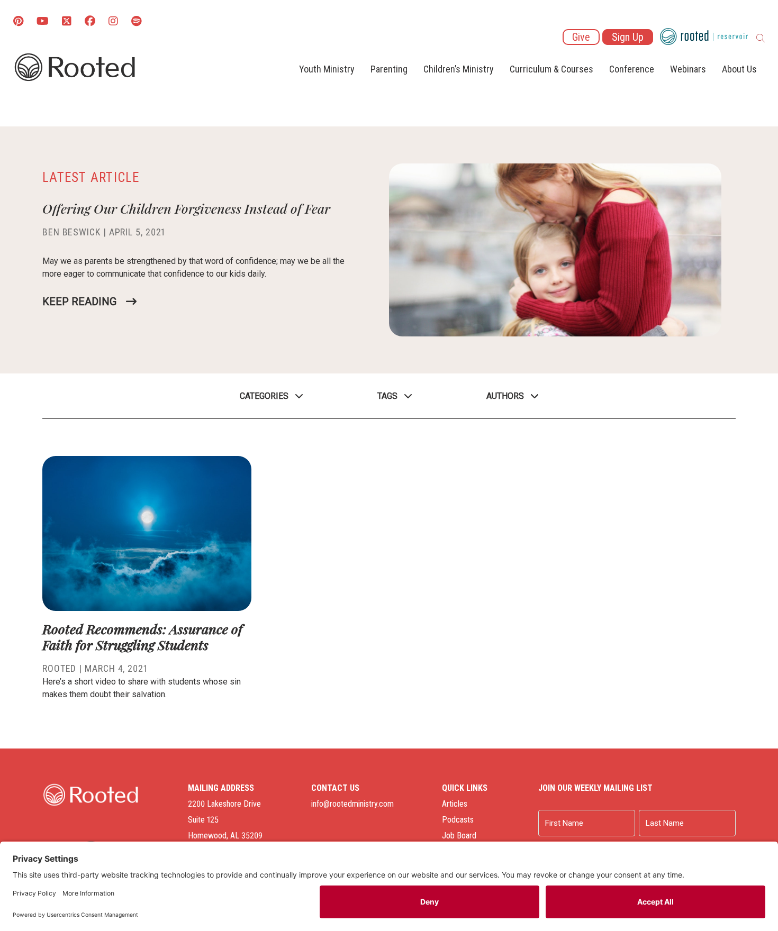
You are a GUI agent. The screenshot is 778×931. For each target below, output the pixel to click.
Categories (264, 396)
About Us (739, 69)
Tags (387, 396)
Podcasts (458, 820)
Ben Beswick (71, 232)
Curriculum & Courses (551, 69)
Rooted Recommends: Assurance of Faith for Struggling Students (142, 636)
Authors (505, 396)
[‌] (66, 22)
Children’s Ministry (458, 69)
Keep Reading (79, 301)
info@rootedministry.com (352, 804)
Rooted (59, 668)
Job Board (459, 835)
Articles (454, 804)
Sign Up (628, 37)
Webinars (688, 69)
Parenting (389, 69)
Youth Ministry (327, 69)
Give (581, 37)
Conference (631, 69)
